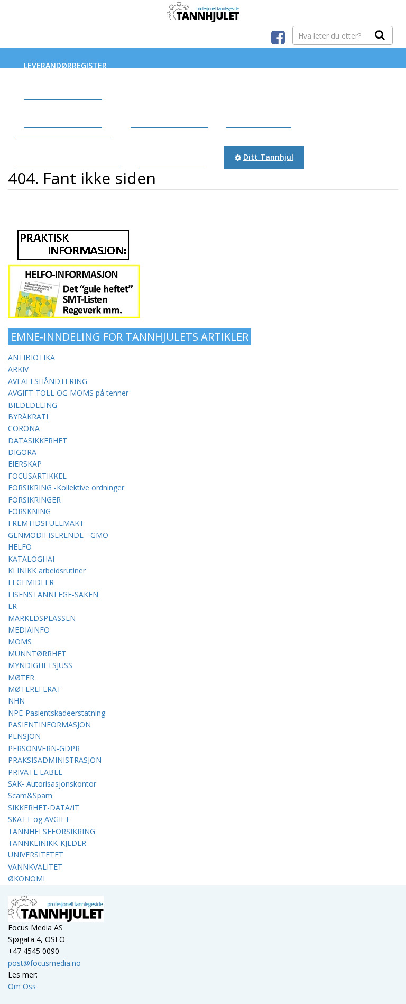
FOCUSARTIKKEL (37, 476)
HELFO (20, 547)
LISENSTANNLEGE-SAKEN (53, 594)
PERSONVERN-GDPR (44, 748)
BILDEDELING (32, 405)
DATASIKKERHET (37, 440)
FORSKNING (29, 511)
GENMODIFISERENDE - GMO (58, 535)
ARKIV (18, 369)
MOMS (20, 641)
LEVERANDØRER (62, 88)
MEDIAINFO (29, 630)
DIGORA (22, 452)
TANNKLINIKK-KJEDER (47, 843)
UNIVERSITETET (35, 855)
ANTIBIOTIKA (31, 357)
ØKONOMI (26, 878)
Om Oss (22, 986)
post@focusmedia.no (44, 963)
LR (12, 606)
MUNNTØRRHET (37, 654)
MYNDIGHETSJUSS (40, 665)
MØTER (21, 677)
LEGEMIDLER (31, 582)
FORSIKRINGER (34, 500)
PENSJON (24, 736)
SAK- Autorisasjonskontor (52, 784)
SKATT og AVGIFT (39, 819)
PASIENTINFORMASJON (49, 724)
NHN (16, 701)
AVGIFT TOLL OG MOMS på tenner (68, 393)
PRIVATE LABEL (35, 772)
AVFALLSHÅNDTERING (47, 381)
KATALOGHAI (31, 559)
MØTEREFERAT (34, 689)
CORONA (24, 428)
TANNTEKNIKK (61, 116)
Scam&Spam (30, 795)
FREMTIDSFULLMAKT (46, 523)
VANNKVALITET (35, 867)
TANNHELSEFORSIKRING (51, 831)
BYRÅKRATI (28, 417)
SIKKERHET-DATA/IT (43, 807)
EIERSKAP (25, 464)
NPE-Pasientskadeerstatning (56, 713)
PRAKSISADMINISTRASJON (55, 760)
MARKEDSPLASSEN (42, 618)
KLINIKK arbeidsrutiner (47, 570)
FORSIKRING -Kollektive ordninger (66, 487)
